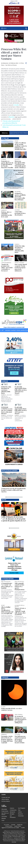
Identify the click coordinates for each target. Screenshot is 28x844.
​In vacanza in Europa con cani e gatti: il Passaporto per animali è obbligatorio (20, 719)
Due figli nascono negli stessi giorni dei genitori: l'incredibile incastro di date (20, 739)
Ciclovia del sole (6, 797)
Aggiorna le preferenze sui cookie (10, 827)
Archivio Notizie (6, 801)
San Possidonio (12, 816)
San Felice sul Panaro (11, 65)
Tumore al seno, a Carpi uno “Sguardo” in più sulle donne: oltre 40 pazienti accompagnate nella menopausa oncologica (20, 611)
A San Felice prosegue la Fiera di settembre (20, 213)
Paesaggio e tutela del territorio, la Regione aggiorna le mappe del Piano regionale (7, 739)
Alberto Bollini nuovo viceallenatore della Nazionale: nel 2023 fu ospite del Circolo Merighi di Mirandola (7, 610)
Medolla (4, 818)
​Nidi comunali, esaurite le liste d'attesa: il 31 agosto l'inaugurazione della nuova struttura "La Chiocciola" (19, 586)
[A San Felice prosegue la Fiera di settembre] (21, 205)
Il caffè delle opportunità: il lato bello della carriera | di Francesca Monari (21, 390)
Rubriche (5, 381)
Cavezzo (12, 808)
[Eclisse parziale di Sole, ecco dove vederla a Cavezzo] (14, 692)
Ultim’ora (5, 133)
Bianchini (11, 117)
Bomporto (12, 812)
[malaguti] (14, 790)
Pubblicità (19, 824)
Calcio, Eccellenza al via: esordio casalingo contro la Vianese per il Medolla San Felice (21, 146)
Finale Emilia (5, 811)
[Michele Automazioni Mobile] (14, 38)
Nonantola (21, 816)
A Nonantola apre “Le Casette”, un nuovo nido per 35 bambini (6, 585)
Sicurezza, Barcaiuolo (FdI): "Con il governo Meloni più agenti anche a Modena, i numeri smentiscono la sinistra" (20, 164)
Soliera (20, 812)
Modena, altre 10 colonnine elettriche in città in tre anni (6, 214)
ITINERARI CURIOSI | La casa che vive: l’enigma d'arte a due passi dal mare (6, 410)
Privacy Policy (8, 826)
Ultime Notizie (5, 799)
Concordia (4, 816)
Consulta (16, 105)
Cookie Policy (17, 826)
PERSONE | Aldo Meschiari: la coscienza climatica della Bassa (20, 249)
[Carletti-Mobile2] (14, 24)
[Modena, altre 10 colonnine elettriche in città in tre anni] (7, 205)
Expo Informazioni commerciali (14, 327)
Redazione (5, 63)
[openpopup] (26, 28)
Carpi (3, 820)
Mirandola (4, 809)
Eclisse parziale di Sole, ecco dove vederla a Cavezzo (11, 709)
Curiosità (5, 677)
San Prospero (21, 808)
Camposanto (13, 810)
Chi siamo (6, 824)
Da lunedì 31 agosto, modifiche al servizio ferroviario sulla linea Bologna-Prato (20, 196)
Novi (19, 810)
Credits (23, 827)
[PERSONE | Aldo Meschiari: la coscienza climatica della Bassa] (7, 247)
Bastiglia (12, 814)
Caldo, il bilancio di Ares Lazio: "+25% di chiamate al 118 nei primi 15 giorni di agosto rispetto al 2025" (13, 519)
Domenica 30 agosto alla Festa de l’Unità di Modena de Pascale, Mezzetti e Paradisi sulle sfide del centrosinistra (7, 164)
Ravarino (20, 814)
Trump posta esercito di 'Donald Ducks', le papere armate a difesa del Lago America (13, 490)
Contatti (13, 824)
